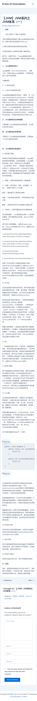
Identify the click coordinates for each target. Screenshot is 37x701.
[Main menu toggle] (33, 4)
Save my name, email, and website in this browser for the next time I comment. (18, 671)
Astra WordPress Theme (18, 697)
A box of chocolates (13, 3)
